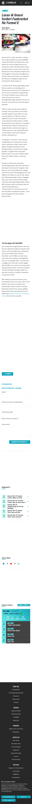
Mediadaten (16, 732)
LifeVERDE (16, 717)
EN (26, 2)
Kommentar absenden (18, 442)
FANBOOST (16, 774)
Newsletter (18, 564)
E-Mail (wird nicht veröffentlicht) (12, 402)
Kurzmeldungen (16, 747)
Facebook (4, 564)
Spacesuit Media (16, 711)
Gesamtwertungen (16, 753)
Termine (16, 756)
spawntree (16, 720)
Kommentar (6, 424)
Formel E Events (23, 605)
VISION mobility (16, 714)
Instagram (15, 564)
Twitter (7, 564)
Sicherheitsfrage (7, 412)
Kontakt (16, 702)
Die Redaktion (16, 689)
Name (5, 392)
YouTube (11, 564)
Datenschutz (16, 699)
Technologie (16, 771)
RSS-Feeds (16, 740)
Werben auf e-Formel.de (16, 729)
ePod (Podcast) (16, 759)
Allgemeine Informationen (16, 768)
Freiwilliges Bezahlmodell (16, 693)
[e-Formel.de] (9, 2)
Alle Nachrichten (16, 743)
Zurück (8, 374)
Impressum (16, 696)
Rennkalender (16, 777)
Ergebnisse (16, 750)
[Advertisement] (16, 316)
